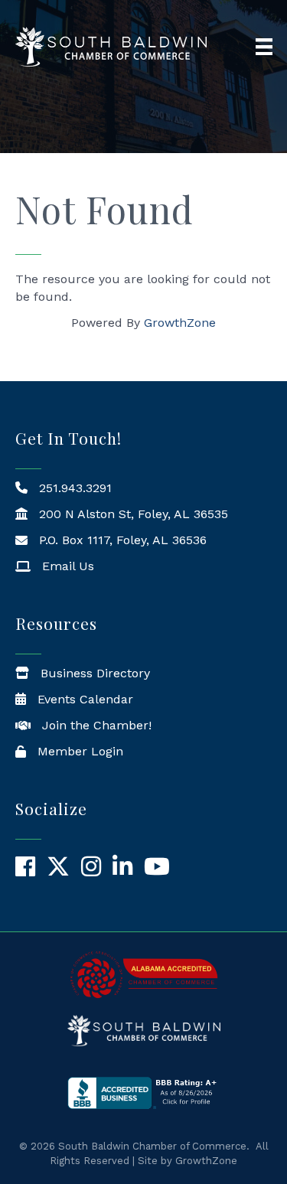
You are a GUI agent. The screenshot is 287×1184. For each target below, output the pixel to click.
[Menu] (264, 47)
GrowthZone (180, 322)
